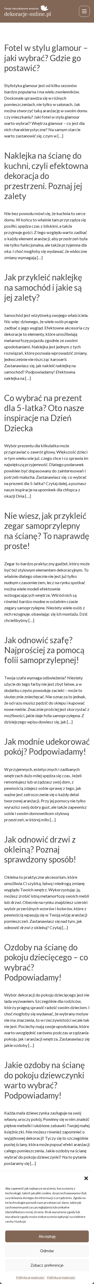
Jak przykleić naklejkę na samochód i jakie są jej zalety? (43, 287)
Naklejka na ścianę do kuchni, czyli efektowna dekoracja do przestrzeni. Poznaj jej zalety (46, 175)
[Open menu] (84, 11)
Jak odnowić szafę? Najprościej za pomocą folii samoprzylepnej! (44, 650)
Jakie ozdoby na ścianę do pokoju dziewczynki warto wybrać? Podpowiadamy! (44, 1080)
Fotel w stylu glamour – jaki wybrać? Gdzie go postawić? (46, 57)
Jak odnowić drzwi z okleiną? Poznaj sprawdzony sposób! (40, 849)
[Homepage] (27, 11)
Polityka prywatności (30, 1277)
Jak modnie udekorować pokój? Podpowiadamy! (47, 746)
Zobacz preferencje (47, 1265)
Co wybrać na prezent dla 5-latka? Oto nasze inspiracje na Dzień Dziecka (44, 413)
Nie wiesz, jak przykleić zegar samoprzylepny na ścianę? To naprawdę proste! (46, 530)
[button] (86, 1178)
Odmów (47, 1251)
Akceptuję (47, 1236)
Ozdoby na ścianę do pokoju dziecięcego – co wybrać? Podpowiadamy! (46, 962)
